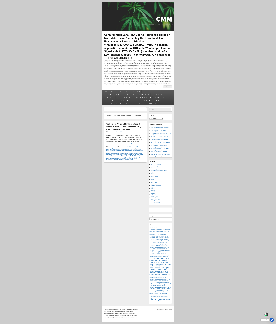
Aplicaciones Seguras (130, 91)
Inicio (106, 91)
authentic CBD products (137, 146)
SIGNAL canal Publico (154, 104)
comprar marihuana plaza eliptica (160, 279)
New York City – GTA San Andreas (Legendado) (160, 142)
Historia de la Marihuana (111, 100)
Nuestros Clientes (120, 104)
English (136, 97)
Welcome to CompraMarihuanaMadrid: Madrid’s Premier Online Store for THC (122, 159)
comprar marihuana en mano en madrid (160, 267)
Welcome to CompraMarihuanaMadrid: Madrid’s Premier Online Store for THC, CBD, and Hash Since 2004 (123, 126)
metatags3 (144, 100)
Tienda (152, 203)
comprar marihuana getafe (159, 268)
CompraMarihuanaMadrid (126, 150)
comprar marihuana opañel (158, 277)
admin (121, 131)
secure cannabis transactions (112, 157)
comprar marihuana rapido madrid (160, 284)
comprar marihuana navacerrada (160, 274)
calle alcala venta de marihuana (158, 229)
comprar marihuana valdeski (160, 296)
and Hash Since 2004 (127, 146)
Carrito (138, 91)
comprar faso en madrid (159, 241)
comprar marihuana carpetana (159, 255)
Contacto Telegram (110, 97)
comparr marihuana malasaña (158, 235)
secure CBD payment (123, 157)
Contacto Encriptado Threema (159, 94)
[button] (272, 320)
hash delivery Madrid (127, 153)
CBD (111, 150)
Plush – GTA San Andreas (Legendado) (159, 151)
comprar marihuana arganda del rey (158, 252)
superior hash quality (132, 157)
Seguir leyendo (134, 143)
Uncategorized (115, 146)
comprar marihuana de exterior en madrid (159, 260)
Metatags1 (129, 100)
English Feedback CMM (145, 97)
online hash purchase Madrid (118, 155)
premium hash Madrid (128, 155)
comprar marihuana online (158, 276)
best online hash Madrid (130, 148)
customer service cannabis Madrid (117, 152)
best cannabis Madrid (121, 148)
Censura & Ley (146, 91)
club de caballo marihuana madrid (156, 232)
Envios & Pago (157, 97)
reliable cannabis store (138, 155)
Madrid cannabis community (121, 154)
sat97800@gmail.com (160, 300)
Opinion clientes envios (131, 104)
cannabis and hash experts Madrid (126, 149)
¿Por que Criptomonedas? (116, 91)
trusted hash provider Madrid (127, 158)
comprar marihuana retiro (160, 285)
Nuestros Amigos (109, 104)
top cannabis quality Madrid (115, 158)
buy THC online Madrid (114, 149)
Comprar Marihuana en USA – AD (135, 94)
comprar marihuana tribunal (158, 294)
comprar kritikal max (158, 242)
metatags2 (137, 100)
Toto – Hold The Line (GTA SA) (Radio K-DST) (160, 136)
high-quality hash (135, 153)
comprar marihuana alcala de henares (159, 244)
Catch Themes (169, 309)
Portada (108, 109)
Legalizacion (122, 100)
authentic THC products (111, 148)
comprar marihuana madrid (160, 273)
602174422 (154, 228)
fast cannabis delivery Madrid (117, 153)
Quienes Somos (143, 104)
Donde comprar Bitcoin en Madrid (124, 97)
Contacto (147, 94)
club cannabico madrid (163, 231)
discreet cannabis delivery (129, 152)
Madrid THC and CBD (132, 154)
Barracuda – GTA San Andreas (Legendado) (160, 127)
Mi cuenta (151, 100)
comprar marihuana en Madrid (160, 265)
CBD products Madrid (116, 150)
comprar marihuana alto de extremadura (160, 251)
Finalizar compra (166, 97)
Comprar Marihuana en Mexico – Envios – (115, 94)
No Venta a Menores (161, 100)
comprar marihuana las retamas (160, 271)
